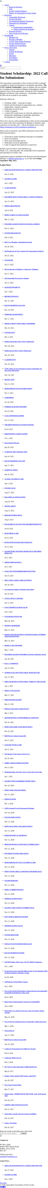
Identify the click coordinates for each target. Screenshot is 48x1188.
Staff (10, 9)
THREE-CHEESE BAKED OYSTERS (16, 763)
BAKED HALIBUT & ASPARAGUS (15, 835)
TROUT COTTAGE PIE (12, 690)
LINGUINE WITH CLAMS (13, 745)
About (6, 5)
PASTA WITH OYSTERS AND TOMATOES (18, 542)
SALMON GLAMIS (10, 179)
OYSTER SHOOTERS (11, 935)
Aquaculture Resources (17, 17)
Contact (7, 62)
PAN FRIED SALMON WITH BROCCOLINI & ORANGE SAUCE (25, 654)
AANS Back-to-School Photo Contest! (16, 982)
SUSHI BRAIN (9, 397)
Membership (8, 35)
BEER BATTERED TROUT (13, 515)
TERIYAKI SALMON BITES (13, 314)
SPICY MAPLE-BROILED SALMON (16, 917)
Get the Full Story (15, 19)
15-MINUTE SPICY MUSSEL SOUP (15, 452)
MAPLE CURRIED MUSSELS (14, 889)
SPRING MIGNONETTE (12, 206)
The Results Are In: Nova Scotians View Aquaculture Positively (24, 251)
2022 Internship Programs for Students (16, 278)
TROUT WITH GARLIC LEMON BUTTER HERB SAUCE (23, 871)
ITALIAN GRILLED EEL (12, 817)
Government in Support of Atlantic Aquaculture (19, 589)
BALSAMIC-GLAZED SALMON (14, 497)
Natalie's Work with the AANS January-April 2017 (20, 1076)
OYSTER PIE (8, 260)
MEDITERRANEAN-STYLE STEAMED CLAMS (20, 862)
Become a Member (15, 39)
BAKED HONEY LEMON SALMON (16, 434)
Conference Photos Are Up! (12, 1058)
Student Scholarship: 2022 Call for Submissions (19, 341)
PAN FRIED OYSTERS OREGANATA (16, 853)
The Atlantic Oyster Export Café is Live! (17, 754)
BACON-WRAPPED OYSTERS (14, 953)
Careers (11, 25)
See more (3, 1183)
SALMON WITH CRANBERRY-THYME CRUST (19, 781)
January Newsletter (10, 1123)
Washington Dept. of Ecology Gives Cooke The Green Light (23, 772)
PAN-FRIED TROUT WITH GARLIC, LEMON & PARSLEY (23, 197)
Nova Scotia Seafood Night (12, 1085)
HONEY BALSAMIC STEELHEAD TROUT (18, 727)
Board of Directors (15, 7)
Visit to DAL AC (9, 1031)
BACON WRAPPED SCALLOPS (14, 305)
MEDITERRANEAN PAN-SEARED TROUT (18, 388)
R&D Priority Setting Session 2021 (15, 736)
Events (11, 54)
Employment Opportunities (22, 27)
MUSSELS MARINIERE (12, 625)
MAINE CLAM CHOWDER (13, 645)
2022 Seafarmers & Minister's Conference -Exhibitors (21, 269)
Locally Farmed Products (18, 11)
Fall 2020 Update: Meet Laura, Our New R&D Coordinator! (23, 962)
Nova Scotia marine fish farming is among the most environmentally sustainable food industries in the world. (25, 992)
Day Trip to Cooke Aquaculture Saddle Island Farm (20, 1067)
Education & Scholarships (18, 23)
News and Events (10, 48)
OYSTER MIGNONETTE (12, 233)
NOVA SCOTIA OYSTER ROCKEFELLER (18, 944)
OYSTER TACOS (10, 488)
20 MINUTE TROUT (11, 470)
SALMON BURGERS (11, 880)
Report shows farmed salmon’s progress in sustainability (22, 1002)
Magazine (12, 56)
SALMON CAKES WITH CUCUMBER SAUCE (19, 908)
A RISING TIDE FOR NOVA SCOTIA (16, 1105)
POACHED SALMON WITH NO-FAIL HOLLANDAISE (22, 224)
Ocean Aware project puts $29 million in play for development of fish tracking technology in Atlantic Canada (25, 972)
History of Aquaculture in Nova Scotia (22, 13)
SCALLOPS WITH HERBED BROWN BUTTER (19, 571)
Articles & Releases (16, 52)
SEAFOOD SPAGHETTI (12, 287)
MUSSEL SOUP (9, 379)
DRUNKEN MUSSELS (11, 296)
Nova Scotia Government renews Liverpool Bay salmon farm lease (25, 1022)
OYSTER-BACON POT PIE (13, 616)
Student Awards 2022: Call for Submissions (17, 351)
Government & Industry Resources (21, 21)
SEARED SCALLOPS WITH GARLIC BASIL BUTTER (22, 672)
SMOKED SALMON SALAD (13, 926)
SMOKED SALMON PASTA (13, 898)
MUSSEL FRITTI (10, 506)
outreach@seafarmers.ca (8, 1156)
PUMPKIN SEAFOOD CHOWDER (15, 407)
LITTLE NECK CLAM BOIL (13, 598)
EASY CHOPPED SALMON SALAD (15, 607)
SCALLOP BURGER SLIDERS (14, 416)
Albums (12, 50)
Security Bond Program (17, 43)
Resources (8, 15)
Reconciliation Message (11, 443)
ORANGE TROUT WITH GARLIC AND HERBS (19, 323)
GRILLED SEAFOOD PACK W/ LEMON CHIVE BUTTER (23, 170)
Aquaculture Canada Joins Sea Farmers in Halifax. (20, 1114)
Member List (13, 37)
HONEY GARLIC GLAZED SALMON (16, 215)
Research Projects (15, 31)
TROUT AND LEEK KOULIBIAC (15, 790)
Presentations (13, 60)
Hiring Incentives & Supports (23, 29)
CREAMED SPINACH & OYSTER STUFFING (19, 425)
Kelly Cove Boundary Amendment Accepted (18, 242)
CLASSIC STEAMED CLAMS (14, 479)
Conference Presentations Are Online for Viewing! (20, 1049)
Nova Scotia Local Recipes (18, 33)
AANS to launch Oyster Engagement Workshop (19, 808)
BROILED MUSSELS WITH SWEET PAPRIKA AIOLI (21, 844)
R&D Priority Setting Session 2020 (15, 1040)
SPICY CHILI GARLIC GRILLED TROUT (18, 580)
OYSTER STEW (9, 332)
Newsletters (13, 58)
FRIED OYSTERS (10, 799)
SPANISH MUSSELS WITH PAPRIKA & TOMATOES (21, 718)
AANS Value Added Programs (20, 41)
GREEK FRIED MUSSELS (13, 562)
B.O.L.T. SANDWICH (11, 663)
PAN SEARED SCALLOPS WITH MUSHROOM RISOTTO (23, 524)
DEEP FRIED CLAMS (11, 533)
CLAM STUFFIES (10, 188)
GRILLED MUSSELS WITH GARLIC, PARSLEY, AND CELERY (25, 681)
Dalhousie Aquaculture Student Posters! (16, 709)
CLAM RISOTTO (10, 360)
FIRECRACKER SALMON (13, 700)
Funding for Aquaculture (17, 45)
